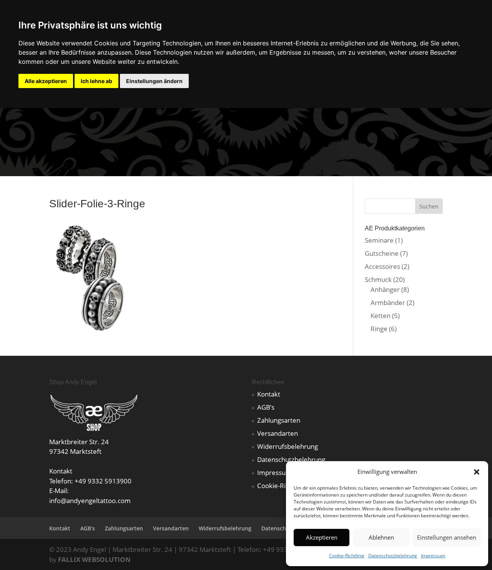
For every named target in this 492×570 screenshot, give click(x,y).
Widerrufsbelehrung (287, 446)
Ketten (381, 315)
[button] (476, 472)
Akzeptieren (321, 537)
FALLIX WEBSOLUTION (94, 559)
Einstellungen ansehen (446, 537)
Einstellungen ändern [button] (154, 81)
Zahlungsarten (278, 420)
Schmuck (378, 279)
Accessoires (382, 266)
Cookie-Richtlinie (346, 555)
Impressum (433, 555)
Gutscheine (382, 253)
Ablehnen (381, 537)
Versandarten (277, 433)
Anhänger (385, 289)
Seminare (379, 240)
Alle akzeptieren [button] (46, 81)
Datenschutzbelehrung (392, 555)
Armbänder (388, 302)
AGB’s (265, 407)
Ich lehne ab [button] (96, 81)
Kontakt (268, 394)
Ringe (379, 328)
